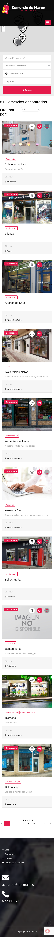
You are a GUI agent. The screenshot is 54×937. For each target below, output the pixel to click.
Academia (10, 159)
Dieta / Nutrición (27, 712)
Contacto (9, 858)
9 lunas (9, 233)
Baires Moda (12, 579)
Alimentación (12, 436)
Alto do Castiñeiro (14, 320)
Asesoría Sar (13, 510)
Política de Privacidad (14, 862)
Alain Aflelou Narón (16, 372)
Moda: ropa (11, 228)
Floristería (10, 643)
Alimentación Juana (17, 441)
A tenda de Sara (15, 302)
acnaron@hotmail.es (18, 884)
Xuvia (8, 251)
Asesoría (10, 505)
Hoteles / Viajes (13, 781)
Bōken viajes (12, 787)
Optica (9, 366)
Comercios (10, 854)
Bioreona (10, 717)
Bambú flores (13, 648)
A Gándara (11, 181)
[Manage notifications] (47, 931)
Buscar (28, 90)
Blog (7, 849)
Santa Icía (10, 596)
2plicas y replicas (15, 164)
